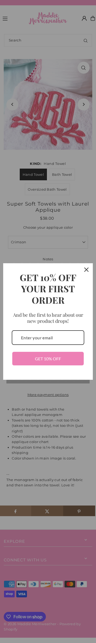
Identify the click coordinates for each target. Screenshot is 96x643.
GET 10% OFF (48, 358)
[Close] (86, 269)
